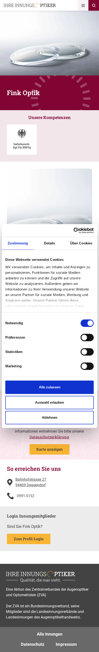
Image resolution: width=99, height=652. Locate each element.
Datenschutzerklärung (49, 436)
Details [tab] (49, 243)
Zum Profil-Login (29, 538)
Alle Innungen (49, 634)
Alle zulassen (49, 387)
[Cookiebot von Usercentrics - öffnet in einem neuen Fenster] (73, 231)
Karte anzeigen (49, 449)
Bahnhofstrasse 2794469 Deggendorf (30, 482)
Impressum (66, 644)
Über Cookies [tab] (81, 243)
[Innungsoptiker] (30, 5)
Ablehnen (49, 417)
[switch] (87, 337)
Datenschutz (32, 644)
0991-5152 (25, 496)
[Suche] (93, 5)
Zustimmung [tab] (18, 243)
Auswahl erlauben (49, 402)
